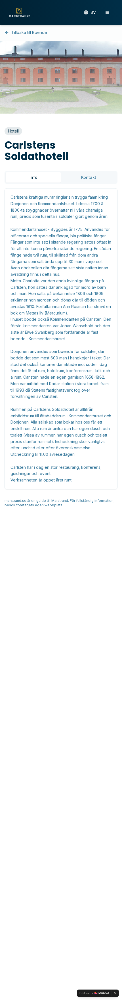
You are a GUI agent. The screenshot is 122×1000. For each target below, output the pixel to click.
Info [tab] (33, 177)
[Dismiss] (115, 993)
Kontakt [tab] (88, 177)
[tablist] (61, 177)
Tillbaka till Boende (29, 32)
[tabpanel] (61, 338)
